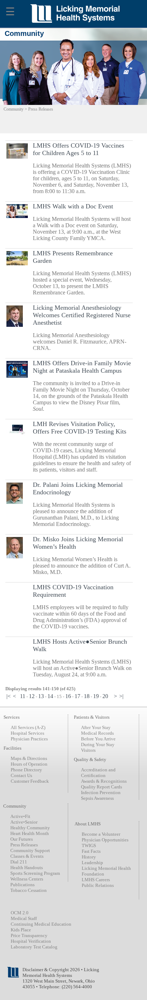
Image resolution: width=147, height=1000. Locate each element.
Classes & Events (27, 856)
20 (105, 696)
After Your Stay (96, 727)
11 (22, 696)
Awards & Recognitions (104, 781)
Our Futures (21, 839)
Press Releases (24, 844)
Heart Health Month (29, 833)
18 (87, 696)
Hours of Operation (29, 764)
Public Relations (98, 885)
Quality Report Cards (101, 786)
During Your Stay (98, 744)
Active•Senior (23, 822)
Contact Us (21, 775)
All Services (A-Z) (28, 727)
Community (14, 109)
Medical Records (97, 733)
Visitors (88, 750)
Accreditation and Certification (98, 772)
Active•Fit (20, 816)
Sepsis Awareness (97, 798)
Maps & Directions (29, 758)
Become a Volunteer (101, 834)
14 (50, 696)
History (89, 857)
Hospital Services (27, 733)
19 (96, 696)
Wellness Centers (26, 879)
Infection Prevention (101, 792)
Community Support (30, 850)
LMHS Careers (96, 879)
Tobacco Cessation (28, 890)
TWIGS (89, 845)
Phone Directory (26, 769)
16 (68, 696)
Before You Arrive (98, 738)
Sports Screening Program (35, 873)
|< (8, 696)
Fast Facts (91, 851)
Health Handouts (26, 867)
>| (121, 696)
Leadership (92, 862)
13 (41, 696)
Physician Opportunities (105, 839)
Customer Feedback (30, 781)
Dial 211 (18, 862)
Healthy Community (30, 827)
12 (32, 696)
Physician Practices (29, 738)
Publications (22, 884)
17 (77, 696)
